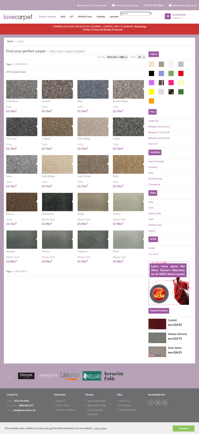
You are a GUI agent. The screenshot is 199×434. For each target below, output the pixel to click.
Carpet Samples (95, 410)
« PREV (17, 64)
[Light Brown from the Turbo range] (107, 170)
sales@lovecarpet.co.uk (184, 5)
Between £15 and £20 (159, 132)
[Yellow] (151, 91)
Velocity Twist (48, 220)
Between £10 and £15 (159, 127)
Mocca (10, 213)
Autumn (46, 101)
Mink (115, 176)
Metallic (10, 251)
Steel (116, 251)
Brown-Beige (120, 101)
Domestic (153, 167)
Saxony (151, 231)
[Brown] (161, 64)
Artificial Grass (155, 179)
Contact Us (124, 401)
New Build (93, 414)
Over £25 (152, 144)
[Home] (19, 17)
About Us (60, 401)
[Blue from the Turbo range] (107, 95)
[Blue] (161, 73)
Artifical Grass (155, 225)
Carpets (20, 41)
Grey (9, 176)
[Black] (151, 73)
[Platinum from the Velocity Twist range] (107, 245)
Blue (80, 101)
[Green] (171, 73)
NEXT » (24, 64)
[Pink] (171, 82)
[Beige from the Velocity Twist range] (107, 208)
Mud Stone (175, 347)
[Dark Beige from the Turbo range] (107, 133)
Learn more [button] (100, 428)
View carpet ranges (97, 401)
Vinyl (150, 173)
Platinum (82, 251)
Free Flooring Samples (126, 5)
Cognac (46, 138)
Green (116, 138)
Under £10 (153, 121)
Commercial (154, 185)
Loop (150, 202)
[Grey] (181, 64)
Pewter (46, 251)
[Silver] (161, 91)
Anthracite (12, 101)
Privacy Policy (62, 405)
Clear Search (153, 254)
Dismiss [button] (183, 428)
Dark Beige (83, 138)
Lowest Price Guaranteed (92, 5)
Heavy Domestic (156, 162)
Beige (80, 213)
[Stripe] (161, 82)
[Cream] (181, 82)
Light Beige (48, 176)
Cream (117, 213)
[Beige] (151, 64)
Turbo (9, 107)
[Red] (181, 73)
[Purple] (151, 82)
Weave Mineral (177, 334)
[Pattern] (171, 91)
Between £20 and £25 (159, 138)
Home (10, 41)
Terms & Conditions (65, 410)
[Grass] (181, 91)
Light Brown (84, 176)
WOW (151, 248)
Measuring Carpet (127, 410)
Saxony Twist (154, 214)
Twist (150, 208)
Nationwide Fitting (97, 405)
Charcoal (11, 138)
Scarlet (172, 320)
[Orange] (151, 101)
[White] (171, 64)
